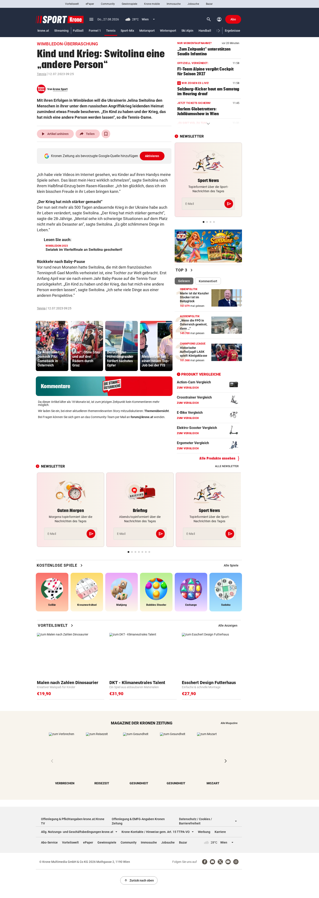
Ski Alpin (187, 30)
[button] (219, 30)
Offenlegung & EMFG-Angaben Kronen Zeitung (138, 821)
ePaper (90, 3)
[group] (52, 346)
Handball (205, 30)
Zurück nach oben (139, 880)
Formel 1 (95, 30)
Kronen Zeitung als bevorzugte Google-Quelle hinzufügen (105, 156)
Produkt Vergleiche (201, 374)
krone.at (43, 30)
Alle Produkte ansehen (217, 458)
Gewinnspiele (129, 3)
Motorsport (147, 30)
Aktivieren (152, 156)
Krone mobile (152, 3)
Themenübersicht (156, 411)
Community (108, 3)
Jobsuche (193, 3)
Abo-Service (49, 842)
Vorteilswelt (72, 3)
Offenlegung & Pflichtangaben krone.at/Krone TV (72, 821)
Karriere (220, 832)
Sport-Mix (127, 30)
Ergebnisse (232, 30)
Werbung (204, 832)
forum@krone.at (142, 417)
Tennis (110, 30)
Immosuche (174, 3)
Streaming (61, 30)
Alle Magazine (229, 723)
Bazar (209, 3)
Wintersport (168, 30)
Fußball (78, 30)
